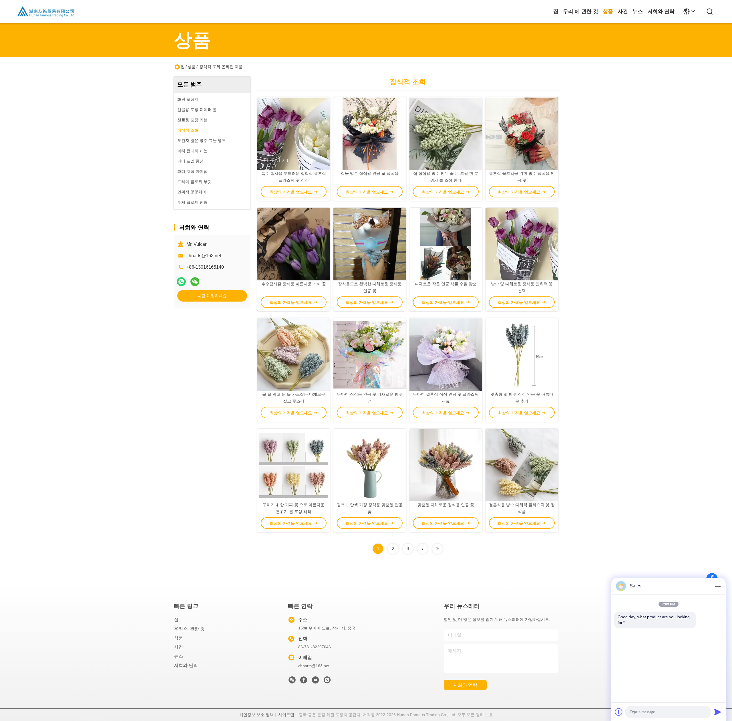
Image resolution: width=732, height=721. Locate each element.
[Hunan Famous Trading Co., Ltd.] (46, 11)
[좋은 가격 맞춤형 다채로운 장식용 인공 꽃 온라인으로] (445, 465)
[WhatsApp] (181, 281)
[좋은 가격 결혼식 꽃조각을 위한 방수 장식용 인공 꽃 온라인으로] (522, 133)
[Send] (717, 712)
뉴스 (637, 11)
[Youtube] (315, 681)
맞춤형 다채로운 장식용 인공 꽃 (445, 504)
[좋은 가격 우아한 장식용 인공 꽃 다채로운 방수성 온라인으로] (369, 354)
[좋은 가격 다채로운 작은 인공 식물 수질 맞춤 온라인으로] (445, 244)
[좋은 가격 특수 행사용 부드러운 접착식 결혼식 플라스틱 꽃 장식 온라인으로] (293, 133)
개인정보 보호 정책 (256, 714)
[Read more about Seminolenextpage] (422, 549)
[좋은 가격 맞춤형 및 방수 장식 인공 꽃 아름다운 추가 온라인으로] (522, 354)
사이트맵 (286, 714)
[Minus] (717, 586)
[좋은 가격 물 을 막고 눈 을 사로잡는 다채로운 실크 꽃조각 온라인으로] (293, 354)
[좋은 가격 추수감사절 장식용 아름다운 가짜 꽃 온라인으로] (293, 244)
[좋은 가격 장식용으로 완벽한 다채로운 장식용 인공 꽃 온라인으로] (369, 244)
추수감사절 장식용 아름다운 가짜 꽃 (293, 284)
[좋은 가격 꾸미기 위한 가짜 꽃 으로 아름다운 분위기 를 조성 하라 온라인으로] (293, 465)
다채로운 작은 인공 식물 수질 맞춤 (446, 284)
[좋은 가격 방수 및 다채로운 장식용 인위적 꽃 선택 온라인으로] (522, 244)
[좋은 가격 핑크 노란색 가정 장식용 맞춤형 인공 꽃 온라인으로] (369, 465)
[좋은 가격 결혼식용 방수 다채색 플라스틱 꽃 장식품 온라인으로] (522, 465)
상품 (608, 11)
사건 (623, 11)
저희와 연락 (661, 11)
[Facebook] (304, 681)
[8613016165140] (327, 681)
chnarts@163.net (203, 255)
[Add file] (619, 712)
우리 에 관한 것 (580, 11)
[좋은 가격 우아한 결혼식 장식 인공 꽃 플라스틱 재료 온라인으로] (445, 354)
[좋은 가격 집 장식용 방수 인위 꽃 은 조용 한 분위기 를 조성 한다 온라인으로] (445, 133)
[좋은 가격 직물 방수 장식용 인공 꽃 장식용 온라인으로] (369, 133)
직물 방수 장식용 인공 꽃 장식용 (370, 173)
